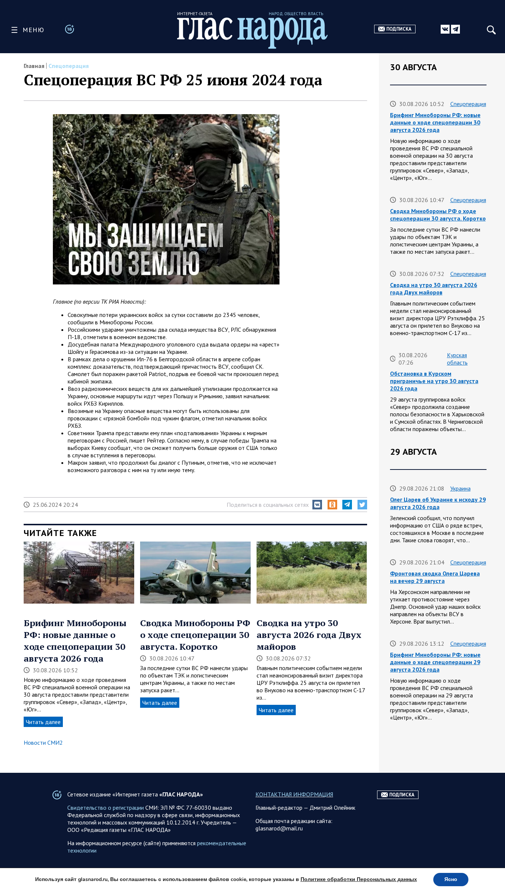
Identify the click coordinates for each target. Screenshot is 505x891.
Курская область (457, 358)
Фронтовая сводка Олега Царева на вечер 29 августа (435, 577)
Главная (34, 65)
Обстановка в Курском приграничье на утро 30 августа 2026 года (434, 381)
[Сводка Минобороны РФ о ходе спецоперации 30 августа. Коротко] (195, 573)
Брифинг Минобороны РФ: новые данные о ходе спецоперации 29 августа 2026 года (435, 662)
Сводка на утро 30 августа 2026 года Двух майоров (309, 634)
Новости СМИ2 (43, 742)
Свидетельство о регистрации (105, 807)
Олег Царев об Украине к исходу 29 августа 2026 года (438, 503)
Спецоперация (68, 65)
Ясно (450, 879)
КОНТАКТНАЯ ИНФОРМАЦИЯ (294, 794)
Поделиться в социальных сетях (268, 504)
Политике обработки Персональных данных (359, 879)
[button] (317, 504)
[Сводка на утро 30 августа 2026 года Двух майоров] (312, 573)
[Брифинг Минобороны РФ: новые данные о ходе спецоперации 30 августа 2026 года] (79, 573)
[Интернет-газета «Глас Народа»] (252, 33)
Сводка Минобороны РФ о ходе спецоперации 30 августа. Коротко (195, 634)
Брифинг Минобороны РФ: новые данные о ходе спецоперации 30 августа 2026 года (75, 640)
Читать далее (43, 722)
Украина (460, 488)
